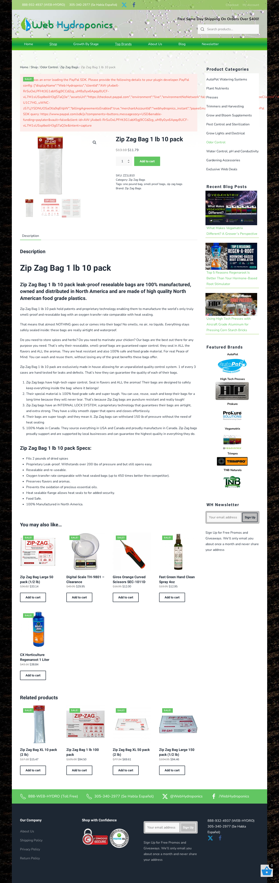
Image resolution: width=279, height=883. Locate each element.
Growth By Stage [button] (86, 44)
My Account (251, 5)
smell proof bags (154, 184)
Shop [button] (53, 44)
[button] (94, 142)
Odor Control (49, 67)
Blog (182, 44)
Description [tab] (30, 236)
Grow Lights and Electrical (225, 133)
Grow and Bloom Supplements (229, 115)
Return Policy (30, 858)
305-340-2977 (93, 5)
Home (28, 44)
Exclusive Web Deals (221, 169)
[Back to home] (67, 24)
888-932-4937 (43, 5)
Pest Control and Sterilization (228, 124)
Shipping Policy (31, 840)
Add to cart (147, 161)
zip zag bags (174, 184)
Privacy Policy (30, 849)
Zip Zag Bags (69, 67)
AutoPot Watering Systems (226, 79)
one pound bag (132, 184)
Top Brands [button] (123, 44)
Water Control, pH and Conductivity (232, 151)
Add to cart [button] (33, 597)
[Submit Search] (202, 29)
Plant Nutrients (217, 88)
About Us (155, 44)
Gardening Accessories (223, 160)
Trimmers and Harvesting (225, 106)
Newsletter (210, 44)
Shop (34, 67)
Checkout (232, 5)
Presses (212, 97)
